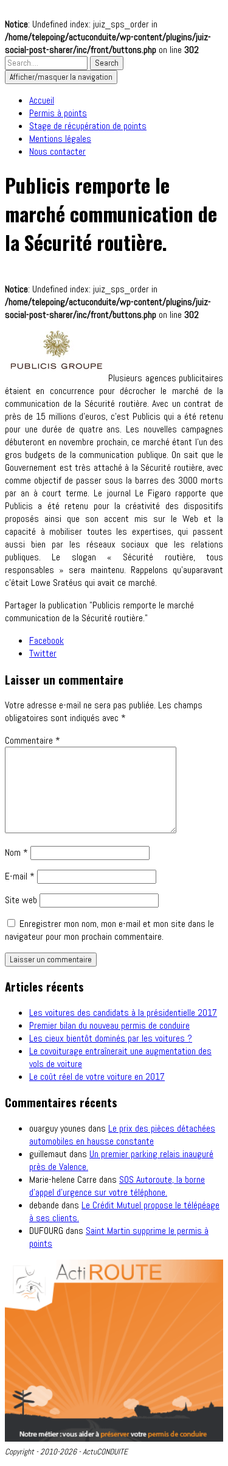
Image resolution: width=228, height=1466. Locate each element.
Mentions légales (60, 138)
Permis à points (58, 113)
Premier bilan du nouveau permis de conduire (109, 1025)
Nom (16, 852)
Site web (21, 899)
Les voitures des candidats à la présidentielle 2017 (123, 1012)
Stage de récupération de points (88, 125)
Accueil (41, 100)
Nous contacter (57, 151)
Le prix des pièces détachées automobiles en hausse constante (122, 1134)
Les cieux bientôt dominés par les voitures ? (110, 1038)
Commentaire (32, 740)
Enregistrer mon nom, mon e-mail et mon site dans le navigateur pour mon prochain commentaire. (109, 930)
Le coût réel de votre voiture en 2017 (97, 1076)
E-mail (20, 876)
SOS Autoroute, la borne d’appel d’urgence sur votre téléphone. (117, 1186)
